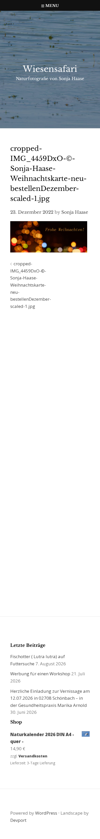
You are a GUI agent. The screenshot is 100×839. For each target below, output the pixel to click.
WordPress (46, 813)
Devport (18, 820)
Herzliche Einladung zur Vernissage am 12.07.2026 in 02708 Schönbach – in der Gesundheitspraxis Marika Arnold (50, 698)
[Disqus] (50, 387)
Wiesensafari (50, 69)
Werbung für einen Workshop (40, 674)
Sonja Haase (74, 212)
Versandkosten (32, 756)
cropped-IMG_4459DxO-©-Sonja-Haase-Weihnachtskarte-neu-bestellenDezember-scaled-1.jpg (30, 285)
